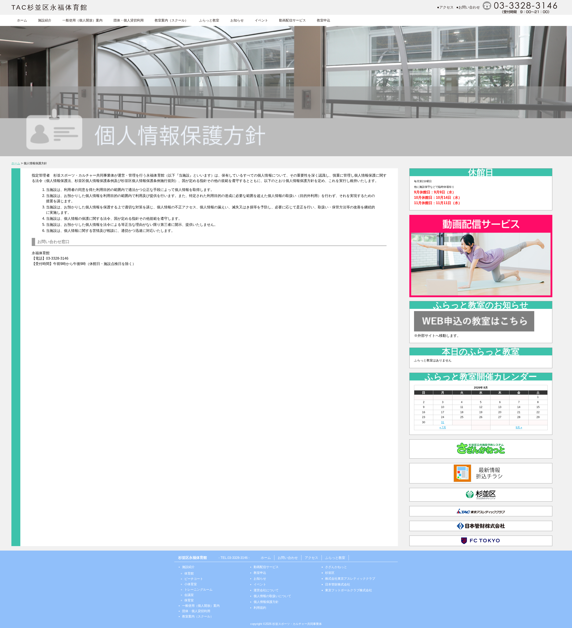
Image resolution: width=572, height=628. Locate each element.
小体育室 (190, 584)
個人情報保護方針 (266, 602)
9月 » (519, 427)
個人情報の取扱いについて (272, 596)
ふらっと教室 (209, 20)
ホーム (22, 20)
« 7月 (443, 427)
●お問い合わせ (468, 7)
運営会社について (266, 590)
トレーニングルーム (198, 589)
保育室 (189, 600)
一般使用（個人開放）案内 (82, 20)
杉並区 (329, 573)
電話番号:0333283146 (521, 7)
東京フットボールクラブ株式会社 (348, 590)
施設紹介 (44, 20)
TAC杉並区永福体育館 (49, 7)
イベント (261, 20)
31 (442, 422)
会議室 (189, 595)
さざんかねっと (336, 567)
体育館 (189, 573)
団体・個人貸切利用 (129, 20)
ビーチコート (193, 579)
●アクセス (445, 7)
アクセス (311, 558)
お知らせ (237, 20)
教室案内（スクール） (171, 20)
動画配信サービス (292, 20)
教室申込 (323, 20)
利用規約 (260, 607)
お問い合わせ (288, 558)
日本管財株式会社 (337, 584)
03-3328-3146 (237, 558)
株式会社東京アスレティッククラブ (350, 578)
